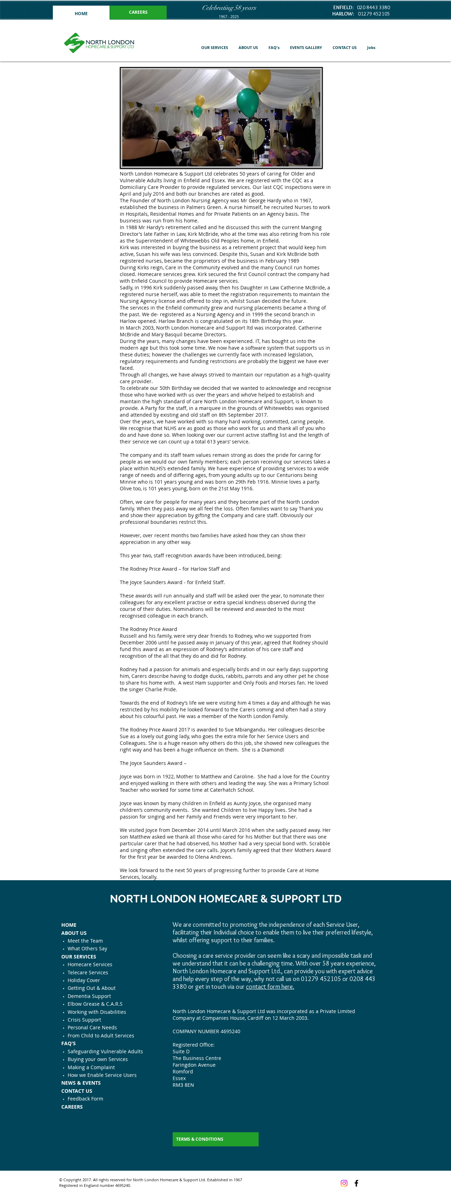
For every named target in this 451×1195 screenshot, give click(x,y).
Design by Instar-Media (153, 1185)
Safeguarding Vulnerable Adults (105, 1051)
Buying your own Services (98, 1059)
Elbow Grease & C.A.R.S (95, 1003)
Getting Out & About (92, 988)
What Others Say (87, 948)
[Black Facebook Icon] (356, 1183)
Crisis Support (84, 1019)
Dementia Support (89, 996)
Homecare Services (90, 964)
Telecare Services (88, 972)
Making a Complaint (91, 1067)
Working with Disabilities (97, 1012)
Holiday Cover (84, 980)
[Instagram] (344, 1183)
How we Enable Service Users (102, 1075)
